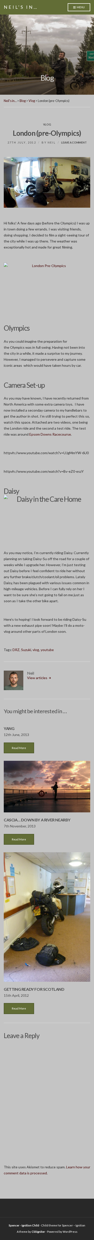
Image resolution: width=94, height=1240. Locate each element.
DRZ (16, 650)
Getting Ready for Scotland (34, 989)
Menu (80, 7)
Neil (52, 142)
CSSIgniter (38, 1231)
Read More (19, 748)
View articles (37, 678)
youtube (47, 650)
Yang (9, 728)
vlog (36, 650)
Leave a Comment (73, 142)
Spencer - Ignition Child (24, 1225)
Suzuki (26, 650)
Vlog (47, 124)
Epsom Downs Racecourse (50, 434)
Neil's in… (21, 7)
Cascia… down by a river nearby (37, 819)
